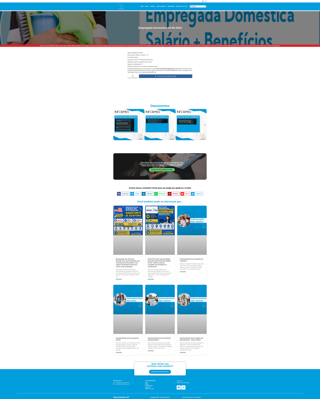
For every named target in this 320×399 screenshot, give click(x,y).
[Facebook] (203, 1)
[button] (115, 125)
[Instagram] (206, 1)
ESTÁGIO (152, 6)
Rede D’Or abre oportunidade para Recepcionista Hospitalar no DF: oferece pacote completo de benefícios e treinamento (159, 262)
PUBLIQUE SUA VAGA (181, 6)
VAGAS (147, 6)
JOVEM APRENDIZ (161, 6)
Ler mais (119, 279)
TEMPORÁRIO (170, 6)
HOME (142, 6)
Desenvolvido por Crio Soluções (191, 397)
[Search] (205, 6)
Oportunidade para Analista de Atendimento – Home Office (191, 339)
